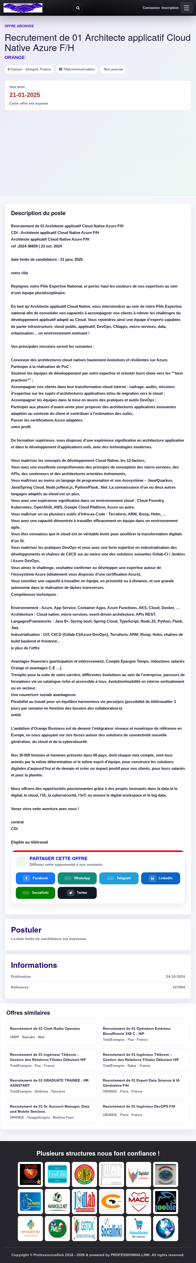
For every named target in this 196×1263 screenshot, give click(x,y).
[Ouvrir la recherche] (78, 8)
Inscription (170, 8)
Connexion (151, 8)
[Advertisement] (98, 149)
